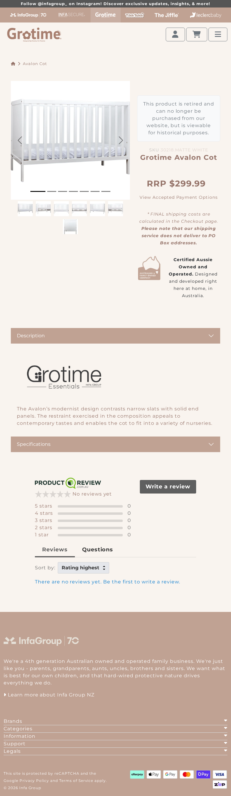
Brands (13, 721)
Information (19, 736)
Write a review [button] (168, 486)
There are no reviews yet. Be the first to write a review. (107, 582)
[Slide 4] (73, 191)
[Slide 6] (95, 191)
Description (31, 335)
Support (15, 744)
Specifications (34, 444)
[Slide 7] (105, 191)
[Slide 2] (51, 191)
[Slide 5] (84, 191)
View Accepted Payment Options (179, 197)
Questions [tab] (97, 549)
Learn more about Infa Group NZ (50, 695)
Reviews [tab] (55, 549)
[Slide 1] (37, 191)
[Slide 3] (62, 191)
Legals (12, 751)
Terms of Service (76, 780)
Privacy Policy (34, 780)
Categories (18, 729)
